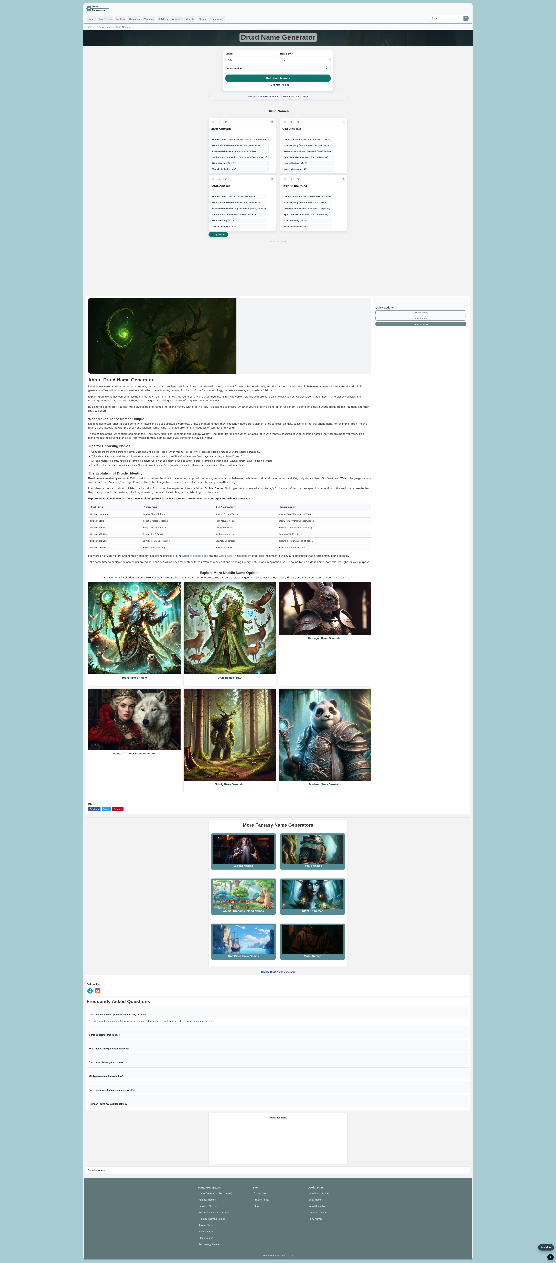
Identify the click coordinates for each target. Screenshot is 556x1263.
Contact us (260, 1193)
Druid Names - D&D (230, 677)
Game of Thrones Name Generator (134, 753)
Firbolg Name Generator (230, 784)
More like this (420, 318)
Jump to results (420, 312)
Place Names (206, 1237)
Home (91, 19)
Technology (217, 19)
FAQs (305, 96)
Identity (190, 19)
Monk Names (312, 956)
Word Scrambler (318, 1206)
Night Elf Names (312, 910)
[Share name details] (219, 122)
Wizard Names (243, 865)
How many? (286, 53)
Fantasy (120, 19)
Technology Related (210, 1244)
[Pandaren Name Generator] (325, 735)
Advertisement (278, 1117)
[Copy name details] (226, 122)
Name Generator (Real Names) (215, 1193)
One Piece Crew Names (243, 956)
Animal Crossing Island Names (243, 910)
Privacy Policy (261, 1199)
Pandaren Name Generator (324, 784)
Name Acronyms (318, 1212)
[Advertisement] (278, 264)
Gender (229, 53)
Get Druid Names (278, 78)
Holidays (163, 19)
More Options (235, 68)
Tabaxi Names (312, 865)
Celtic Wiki (225, 555)
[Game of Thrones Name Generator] (134, 719)
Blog (256, 1206)
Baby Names (316, 1199)
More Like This (291, 96)
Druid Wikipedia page (195, 555)
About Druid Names (268, 96)
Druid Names (122, 27)
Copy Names (220, 234)
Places (202, 19)
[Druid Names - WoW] (134, 628)
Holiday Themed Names (212, 1218)
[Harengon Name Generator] (325, 608)
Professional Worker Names (214, 1212)
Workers (149, 19)
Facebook (94, 809)
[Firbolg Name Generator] (230, 735)
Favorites (546, 1247)
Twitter (106, 809)
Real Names (105, 19)
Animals (176, 19)
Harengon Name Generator (325, 638)
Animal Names (206, 1225)
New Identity (206, 1231)
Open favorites (421, 324)
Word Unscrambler (319, 1193)
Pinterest (118, 809)
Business (134, 19)
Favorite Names (96, 1170)
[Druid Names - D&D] (230, 628)
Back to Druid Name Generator (278, 971)
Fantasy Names (103, 27)
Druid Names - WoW (134, 677)
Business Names (207, 1206)
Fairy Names (315, 1218)
